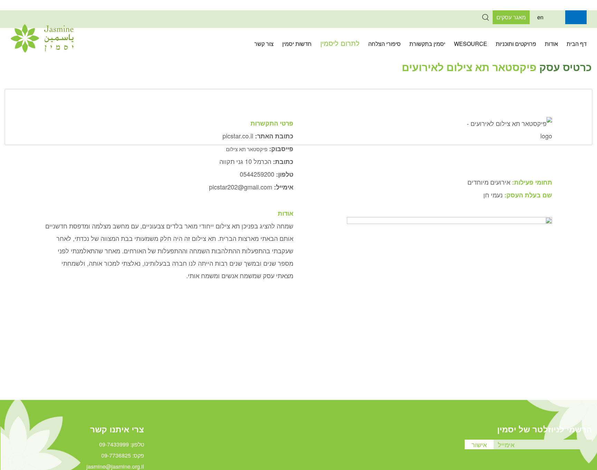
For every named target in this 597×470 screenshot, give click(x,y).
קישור (558, 17)
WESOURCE (470, 44)
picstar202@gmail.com (240, 186)
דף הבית (577, 44)
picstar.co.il (237, 135)
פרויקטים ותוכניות (516, 44)
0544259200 (257, 173)
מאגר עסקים (511, 17)
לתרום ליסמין (340, 43)
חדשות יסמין (297, 44)
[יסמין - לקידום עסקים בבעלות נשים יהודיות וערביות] (42, 50)
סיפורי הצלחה (384, 44)
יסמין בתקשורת (427, 44)
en (540, 17)
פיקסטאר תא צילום (246, 149)
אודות (551, 44)
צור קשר (264, 44)
